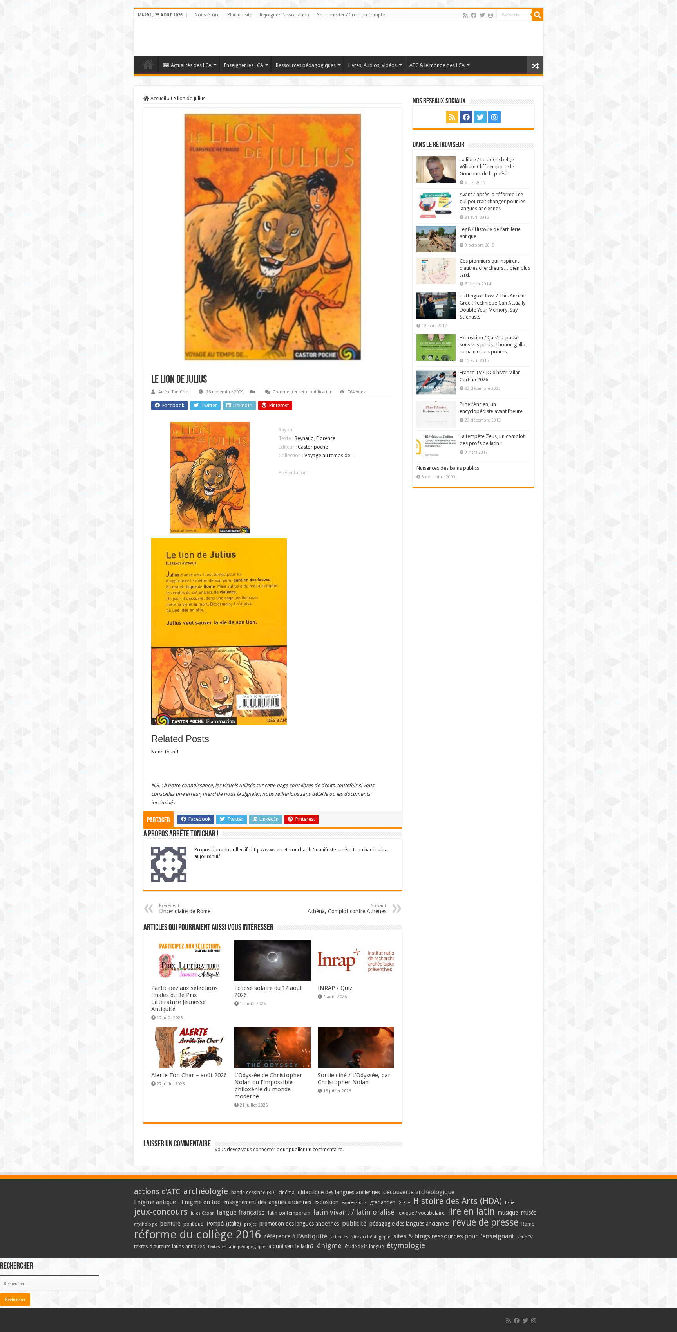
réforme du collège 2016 (197, 1234)
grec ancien (382, 1202)
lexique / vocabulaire (421, 1213)
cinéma (287, 1192)
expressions (354, 1202)
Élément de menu (148, 64)
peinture (170, 1223)
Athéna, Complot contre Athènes (347, 908)
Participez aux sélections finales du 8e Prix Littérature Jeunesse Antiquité (184, 998)
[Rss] (465, 15)
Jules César (202, 1213)
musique (508, 1212)
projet (250, 1224)
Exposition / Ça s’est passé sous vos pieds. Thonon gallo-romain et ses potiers (493, 345)
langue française (241, 1212)
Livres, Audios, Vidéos (372, 65)
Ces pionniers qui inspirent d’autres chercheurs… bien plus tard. (495, 268)
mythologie (145, 1224)
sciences (339, 1237)
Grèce (404, 1202)
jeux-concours (161, 1211)
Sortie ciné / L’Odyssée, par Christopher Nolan (354, 1079)
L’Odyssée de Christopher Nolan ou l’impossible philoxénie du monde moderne (268, 1086)
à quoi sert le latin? (291, 1246)
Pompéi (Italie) (223, 1223)
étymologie (406, 1245)
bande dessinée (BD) (253, 1192)
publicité (354, 1223)
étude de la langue (364, 1246)
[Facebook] (473, 15)
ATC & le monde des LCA (437, 65)
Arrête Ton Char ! (175, 392)
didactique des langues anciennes (339, 1192)
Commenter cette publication (303, 392)
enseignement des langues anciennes (267, 1202)
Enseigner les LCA (243, 65)
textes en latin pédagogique (236, 1246)
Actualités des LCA (191, 65)
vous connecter (258, 1149)
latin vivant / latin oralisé (354, 1212)
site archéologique (370, 1237)
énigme (329, 1246)
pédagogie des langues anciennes (409, 1223)
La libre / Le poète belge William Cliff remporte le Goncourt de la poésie (487, 167)
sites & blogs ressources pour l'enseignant (453, 1236)
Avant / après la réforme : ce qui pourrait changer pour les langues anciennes (492, 201)
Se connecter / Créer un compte (351, 15)
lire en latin (471, 1211)
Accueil (157, 98)
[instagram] (490, 15)
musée (528, 1212)
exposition (326, 1202)
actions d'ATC (157, 1191)
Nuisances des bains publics (447, 468)
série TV (524, 1237)
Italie (509, 1202)
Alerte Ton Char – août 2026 (189, 1075)
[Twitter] (482, 15)
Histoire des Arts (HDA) (457, 1201)
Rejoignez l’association (284, 15)
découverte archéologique (418, 1192)
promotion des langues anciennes (299, 1223)
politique (193, 1224)
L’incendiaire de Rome (184, 908)
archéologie (205, 1191)
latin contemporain (289, 1213)
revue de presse (485, 1222)
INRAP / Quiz (335, 987)
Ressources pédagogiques (306, 65)
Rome (527, 1224)
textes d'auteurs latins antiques (169, 1246)
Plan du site (239, 15)
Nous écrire (207, 15)
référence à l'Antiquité (295, 1236)
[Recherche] (537, 15)
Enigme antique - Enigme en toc (177, 1202)
